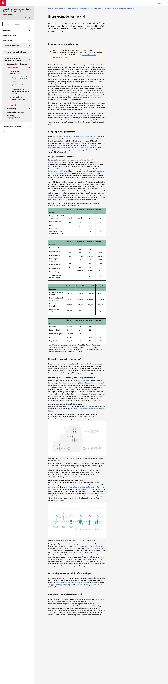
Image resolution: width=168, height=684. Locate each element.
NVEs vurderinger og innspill (11, 126)
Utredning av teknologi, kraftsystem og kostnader (119, 8)
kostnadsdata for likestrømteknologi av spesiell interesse (74, 115)
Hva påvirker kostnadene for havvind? (18, 86)
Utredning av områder (12, 45)
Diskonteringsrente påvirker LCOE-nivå (18, 104)
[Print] (29, 17)
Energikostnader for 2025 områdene (19, 80)
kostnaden (86, 381)
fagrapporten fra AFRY (55, 171)
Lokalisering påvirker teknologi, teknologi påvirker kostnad (21, 91)
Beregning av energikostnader (19, 77)
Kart (3, 131)
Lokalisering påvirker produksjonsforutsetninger (18, 98)
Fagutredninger (97, 8)
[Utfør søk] (164, 3)
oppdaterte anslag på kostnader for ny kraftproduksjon (81, 136)
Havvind (50, 8)
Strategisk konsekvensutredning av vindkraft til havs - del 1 (16, 10)
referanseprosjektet (54, 162)
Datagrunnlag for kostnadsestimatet (15, 72)
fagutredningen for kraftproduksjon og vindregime (73, 583)
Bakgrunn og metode (9, 35)
